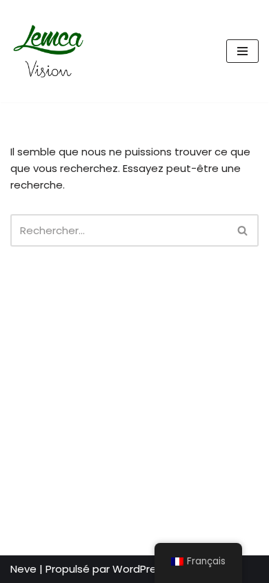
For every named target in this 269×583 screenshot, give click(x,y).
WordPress (140, 569)
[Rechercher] (243, 230)
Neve (23, 569)
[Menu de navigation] (242, 51)
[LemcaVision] (51, 51)
